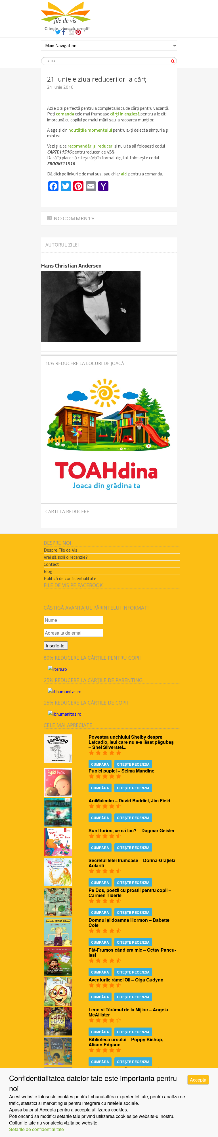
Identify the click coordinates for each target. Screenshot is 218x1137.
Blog (48, 571)
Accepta (198, 1079)
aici (124, 173)
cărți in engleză (125, 113)
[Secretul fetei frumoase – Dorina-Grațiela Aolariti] (58, 884)
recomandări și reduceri (91, 145)
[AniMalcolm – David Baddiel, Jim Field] (58, 824)
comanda (65, 113)
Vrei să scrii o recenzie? (66, 557)
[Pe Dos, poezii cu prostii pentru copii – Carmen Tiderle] (58, 914)
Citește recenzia (133, 764)
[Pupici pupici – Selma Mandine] (58, 795)
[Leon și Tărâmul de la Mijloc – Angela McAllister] (58, 1033)
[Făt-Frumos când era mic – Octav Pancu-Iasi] (58, 974)
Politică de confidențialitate (70, 578)
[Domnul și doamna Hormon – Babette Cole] (58, 944)
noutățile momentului (90, 130)
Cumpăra (100, 764)
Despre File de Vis (60, 549)
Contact (51, 564)
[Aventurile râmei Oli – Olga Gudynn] (58, 1004)
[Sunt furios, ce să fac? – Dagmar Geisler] (58, 854)
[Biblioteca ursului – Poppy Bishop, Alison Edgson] (58, 1063)
